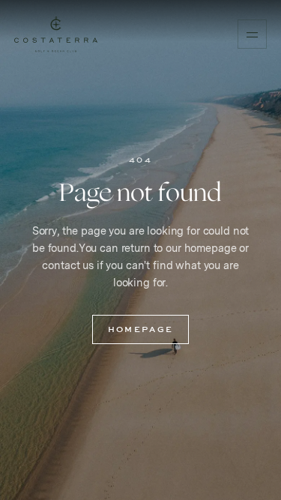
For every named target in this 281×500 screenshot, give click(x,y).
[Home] (55, 34)
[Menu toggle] (252, 33)
